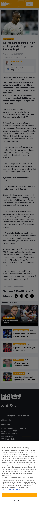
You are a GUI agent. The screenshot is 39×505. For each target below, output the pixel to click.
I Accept (19, 495)
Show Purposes (19, 501)
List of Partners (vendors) (11, 489)
